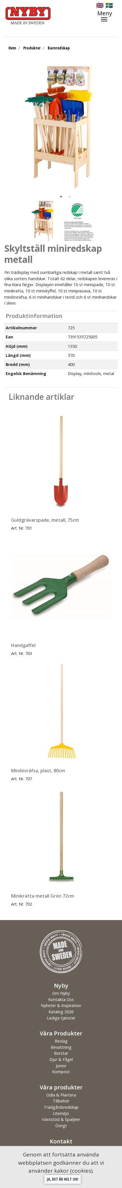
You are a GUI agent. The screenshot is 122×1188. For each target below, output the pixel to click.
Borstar (61, 1053)
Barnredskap (59, 48)
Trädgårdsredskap (61, 1107)
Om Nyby (61, 993)
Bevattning (61, 1047)
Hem (12, 48)
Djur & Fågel (61, 1059)
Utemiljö (61, 1113)
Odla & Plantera (61, 1095)
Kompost (61, 1071)
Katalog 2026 (61, 1011)
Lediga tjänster (61, 1018)
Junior (61, 1065)
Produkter (32, 48)
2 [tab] (69, 196)
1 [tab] (61, 196)
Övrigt (61, 1125)
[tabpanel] (61, 129)
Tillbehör (61, 1101)
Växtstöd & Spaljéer (61, 1119)
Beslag (61, 1041)
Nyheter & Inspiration (61, 1005)
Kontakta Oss (61, 999)
